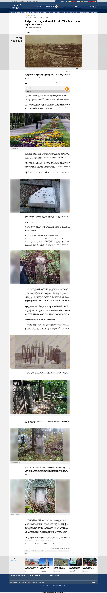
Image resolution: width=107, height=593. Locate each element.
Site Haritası (53, 588)
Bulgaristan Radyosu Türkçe (34, 27)
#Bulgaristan (27, 550)
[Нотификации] (93, 7)
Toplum (30, 575)
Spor (51, 575)
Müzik (57, 575)
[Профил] (96, 7)
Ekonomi (38, 575)
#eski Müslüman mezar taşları (37, 550)
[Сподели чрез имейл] (21, 41)
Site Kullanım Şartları (46, 585)
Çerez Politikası (62, 585)
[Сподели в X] (14, 41)
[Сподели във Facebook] (11, 41)
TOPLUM (27, 15)
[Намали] (69, 71)
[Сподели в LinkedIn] (16, 41)
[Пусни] (56, 6)
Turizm (45, 575)
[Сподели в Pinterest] (19, 41)
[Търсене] (90, 7)
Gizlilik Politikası (54, 585)
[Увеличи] (67, 71)
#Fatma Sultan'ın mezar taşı (51, 550)
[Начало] (16, 5)
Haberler (12, 575)
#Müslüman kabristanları (63, 550)
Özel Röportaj (22, 575)
